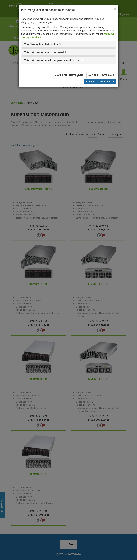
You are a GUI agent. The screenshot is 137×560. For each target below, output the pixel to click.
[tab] (68, 44)
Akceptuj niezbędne (69, 75)
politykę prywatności (31, 37)
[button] (41, 44)
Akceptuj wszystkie (100, 81)
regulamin (109, 34)
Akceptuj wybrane (101, 75)
